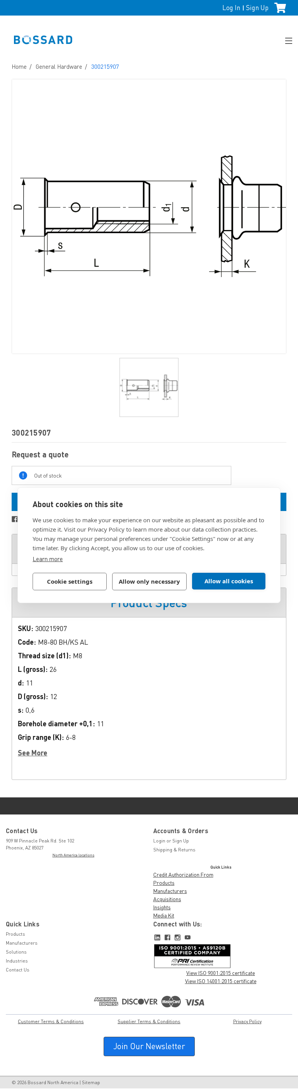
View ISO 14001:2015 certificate (220, 981)
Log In (231, 7)
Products (164, 882)
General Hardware (59, 66)
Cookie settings (69, 581)
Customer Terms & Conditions (51, 1021)
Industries (17, 961)
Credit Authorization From (183, 874)
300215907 (105, 66)
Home (19, 66)
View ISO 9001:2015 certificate (220, 973)
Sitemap (91, 1082)
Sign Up (257, 7)
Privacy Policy (247, 1021)
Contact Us (17, 970)
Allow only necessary (149, 581)
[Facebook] (15, 519)
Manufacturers (170, 891)
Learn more (48, 558)
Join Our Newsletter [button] (149, 1046)
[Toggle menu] (285, 40)
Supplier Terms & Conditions (149, 1021)
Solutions (16, 952)
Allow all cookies (228, 581)
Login (159, 841)
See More (32, 752)
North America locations (73, 855)
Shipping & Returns (174, 850)
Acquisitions (167, 899)
